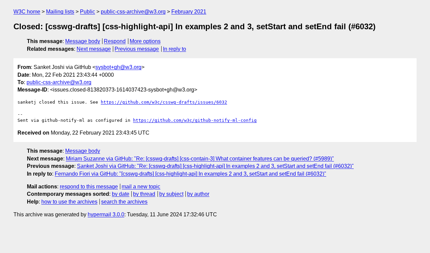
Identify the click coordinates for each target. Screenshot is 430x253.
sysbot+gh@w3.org (118, 67)
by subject (171, 194)
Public (87, 11)
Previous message (137, 49)
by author (198, 194)
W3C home (26, 11)
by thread (144, 194)
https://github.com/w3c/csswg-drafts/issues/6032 (164, 102)
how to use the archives (69, 202)
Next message (94, 49)
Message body (82, 41)
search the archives (124, 202)
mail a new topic (141, 186)
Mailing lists (60, 11)
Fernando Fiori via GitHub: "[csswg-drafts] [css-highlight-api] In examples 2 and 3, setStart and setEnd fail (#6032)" (190, 174)
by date (120, 194)
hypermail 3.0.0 (106, 214)
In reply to (174, 49)
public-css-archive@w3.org (133, 11)
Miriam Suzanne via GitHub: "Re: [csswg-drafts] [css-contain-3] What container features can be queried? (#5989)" (200, 158)
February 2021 (188, 11)
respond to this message (89, 186)
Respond (115, 41)
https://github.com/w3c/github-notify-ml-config (195, 120)
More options (145, 41)
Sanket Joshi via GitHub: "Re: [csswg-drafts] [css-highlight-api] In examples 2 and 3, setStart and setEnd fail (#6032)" (215, 166)
